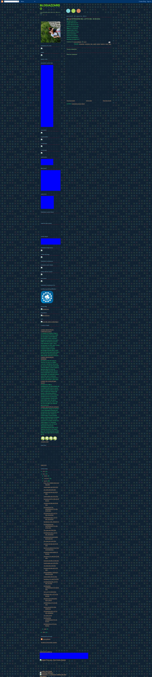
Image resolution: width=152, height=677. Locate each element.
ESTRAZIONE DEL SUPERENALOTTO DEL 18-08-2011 (51, 526)
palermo (103, 44)
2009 (44, 632)
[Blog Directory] (45, 315)
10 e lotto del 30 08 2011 (50, 489)
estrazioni (87, 44)
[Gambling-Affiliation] (46, 673)
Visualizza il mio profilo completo (49, 642)
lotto (91, 44)
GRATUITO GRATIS (46, 652)
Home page (89, 100)
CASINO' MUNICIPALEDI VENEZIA (50, 407)
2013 (44, 471)
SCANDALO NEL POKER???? (51, 521)
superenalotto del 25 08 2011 (51, 496)
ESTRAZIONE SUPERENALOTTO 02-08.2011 (50, 619)
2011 (44, 474)
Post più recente (71, 100)
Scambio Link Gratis (46, 671)
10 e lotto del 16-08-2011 (50, 541)
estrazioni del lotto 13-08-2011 (51, 560)
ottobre (46, 476)
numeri (98, 44)
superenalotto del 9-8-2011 (50, 576)
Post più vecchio (107, 100)
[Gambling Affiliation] (47, 302)
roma (106, 44)
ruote (110, 44)
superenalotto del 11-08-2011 (51, 563)
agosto (46, 481)
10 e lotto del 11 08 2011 (50, 565)
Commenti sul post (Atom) (78, 103)
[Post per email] (109, 42)
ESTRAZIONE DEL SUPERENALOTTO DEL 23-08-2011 (51, 509)
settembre (46, 478)
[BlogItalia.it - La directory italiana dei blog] (53, 674)
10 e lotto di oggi (48, 615)
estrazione (81, 44)
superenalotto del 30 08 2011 (51, 487)
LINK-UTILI (44, 465)
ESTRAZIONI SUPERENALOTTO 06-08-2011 (51, 587)
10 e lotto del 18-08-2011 (50, 530)
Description (43, 676)
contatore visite (44, 441)
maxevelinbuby (46, 639)
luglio (45, 629)
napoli (94, 44)
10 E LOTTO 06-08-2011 (50, 592)
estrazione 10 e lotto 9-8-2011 (51, 579)
